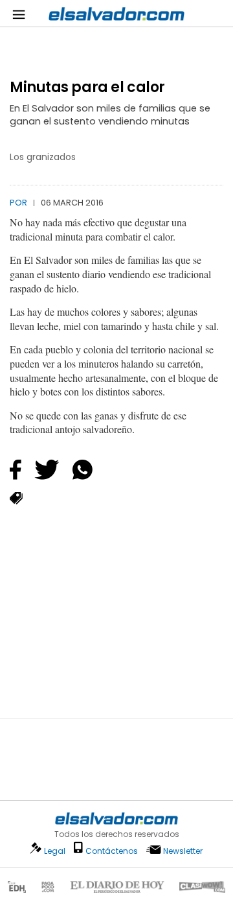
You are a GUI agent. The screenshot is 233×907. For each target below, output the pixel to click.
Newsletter (183, 850)
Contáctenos (111, 850)
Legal (54, 850)
